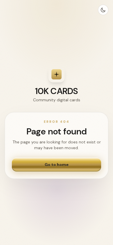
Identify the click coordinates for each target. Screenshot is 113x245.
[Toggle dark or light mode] (103, 10)
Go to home (57, 164)
